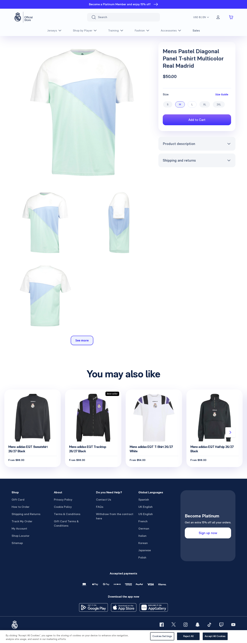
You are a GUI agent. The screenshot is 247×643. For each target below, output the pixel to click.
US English (145, 514)
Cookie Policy (63, 507)
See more (82, 340)
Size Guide (221, 94)
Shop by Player (82, 30)
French (143, 521)
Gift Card (18, 499)
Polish (142, 557)
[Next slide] (230, 432)
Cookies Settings (162, 636)
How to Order (20, 507)
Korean (143, 543)
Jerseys (52, 30)
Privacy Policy (63, 499)
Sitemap (17, 543)
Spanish (143, 499)
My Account (19, 528)
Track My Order (22, 521)
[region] (123, 636)
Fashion (140, 30)
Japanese (144, 550)
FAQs (99, 507)
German (143, 528)
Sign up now (208, 533)
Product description (179, 144)
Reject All (188, 636)
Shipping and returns (179, 160)
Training (113, 30)
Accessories (169, 30)
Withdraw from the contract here (114, 516)
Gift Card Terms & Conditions (66, 523)
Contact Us (103, 499)
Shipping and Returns (26, 514)
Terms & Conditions (67, 514)
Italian (142, 535)
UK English (145, 507)
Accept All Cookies (215, 636)
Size (166, 94)
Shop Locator (20, 535)
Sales (196, 30)
